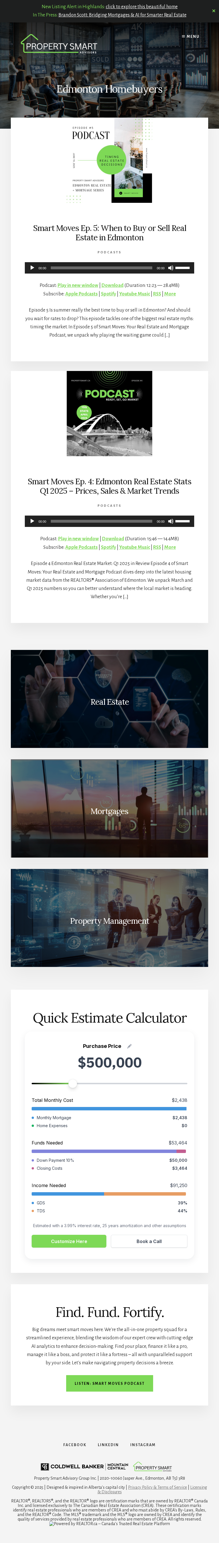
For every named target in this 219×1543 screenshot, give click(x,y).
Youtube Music (134, 294)
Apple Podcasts (81, 294)
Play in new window (78, 285)
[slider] (183, 267)
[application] (109, 268)
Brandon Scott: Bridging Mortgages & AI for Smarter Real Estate (122, 15)
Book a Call (149, 1241)
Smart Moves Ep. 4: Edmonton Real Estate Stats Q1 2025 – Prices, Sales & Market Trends (109, 486)
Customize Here (69, 1241)
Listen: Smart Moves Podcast (110, 1384)
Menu (193, 37)
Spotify (108, 294)
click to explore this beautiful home (142, 6)
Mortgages (109, 811)
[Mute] (171, 268)
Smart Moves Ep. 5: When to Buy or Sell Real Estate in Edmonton (109, 233)
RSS (157, 294)
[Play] (32, 268)
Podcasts (109, 252)
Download (112, 285)
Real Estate (109, 702)
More (170, 294)
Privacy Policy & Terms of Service (157, 1487)
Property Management (109, 921)
